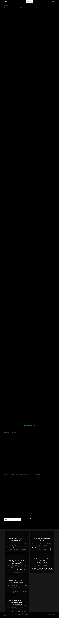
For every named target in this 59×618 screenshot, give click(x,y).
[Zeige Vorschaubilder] (29, 425)
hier (52, 514)
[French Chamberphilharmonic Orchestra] (29, 1)
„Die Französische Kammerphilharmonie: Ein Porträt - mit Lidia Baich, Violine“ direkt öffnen (17, 551)
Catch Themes (52, 614)
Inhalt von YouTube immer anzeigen (17, 548)
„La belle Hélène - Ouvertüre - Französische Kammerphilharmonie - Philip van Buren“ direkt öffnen (16, 593)
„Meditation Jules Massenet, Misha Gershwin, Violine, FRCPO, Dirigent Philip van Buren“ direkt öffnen (17, 613)
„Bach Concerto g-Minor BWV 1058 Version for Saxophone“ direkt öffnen (17, 571)
